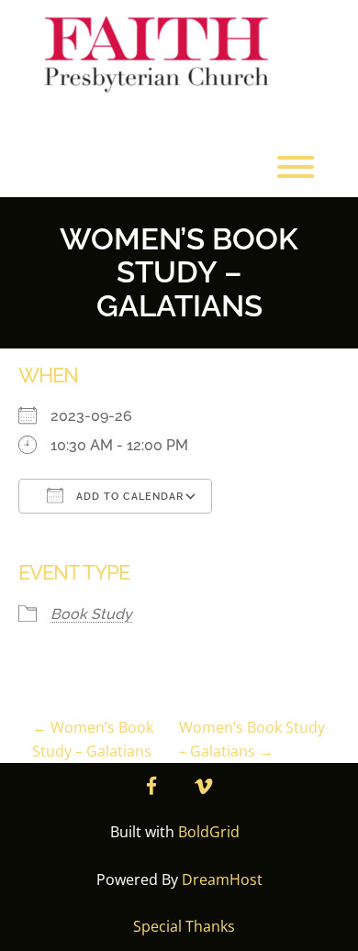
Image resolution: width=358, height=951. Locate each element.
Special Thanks (184, 926)
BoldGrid (209, 832)
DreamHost (222, 879)
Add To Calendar (128, 497)
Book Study (91, 614)
